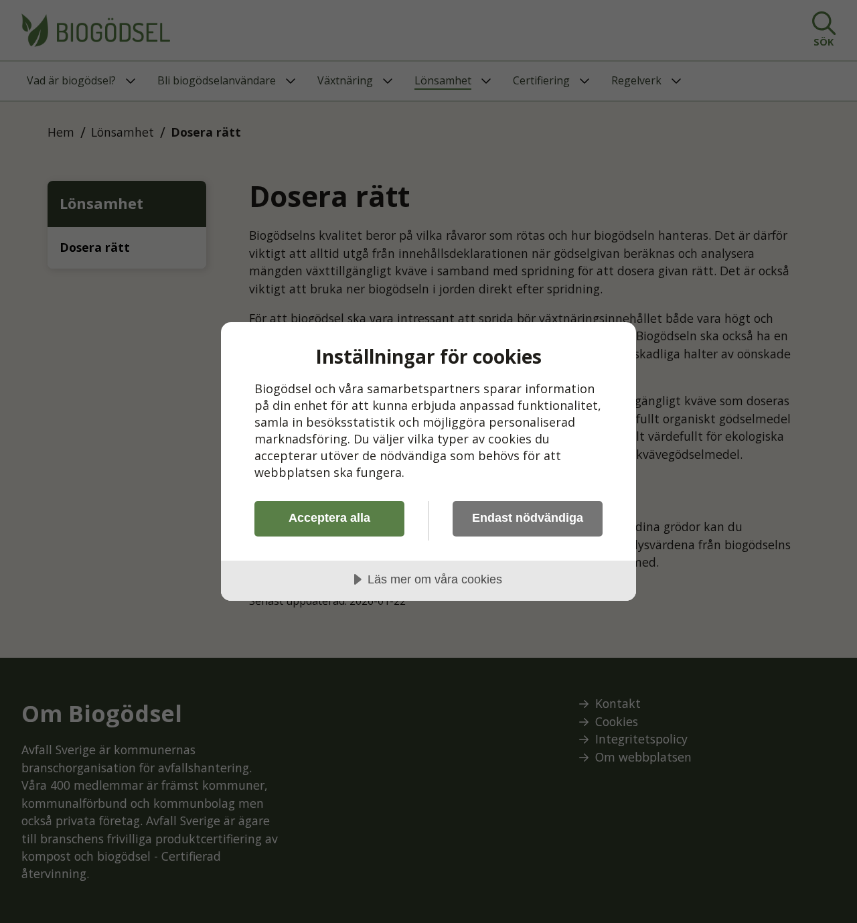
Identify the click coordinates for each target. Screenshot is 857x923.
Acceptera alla (329, 517)
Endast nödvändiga (527, 517)
